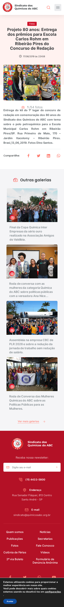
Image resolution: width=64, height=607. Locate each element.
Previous (10, 82)
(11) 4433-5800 (35, 479)
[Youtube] (54, 577)
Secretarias (45, 538)
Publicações (15, 538)
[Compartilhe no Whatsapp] (58, 155)
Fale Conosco (45, 545)
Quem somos (15, 532)
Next (53, 82)
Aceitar (10, 601)
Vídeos (45, 552)
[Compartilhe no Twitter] (39, 155)
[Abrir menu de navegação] (57, 7)
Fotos (14, 545)
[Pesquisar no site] (48, 7)
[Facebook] (11, 577)
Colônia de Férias (14, 552)
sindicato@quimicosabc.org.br (32, 515)
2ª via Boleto (14, 559)
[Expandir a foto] (55, 70)
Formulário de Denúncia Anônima (45, 560)
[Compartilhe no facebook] (28, 155)
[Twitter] (26, 577)
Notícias (45, 532)
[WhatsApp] (40, 577)
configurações (53, 591)
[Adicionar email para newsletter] (57, 467)
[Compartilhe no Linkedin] (48, 155)
